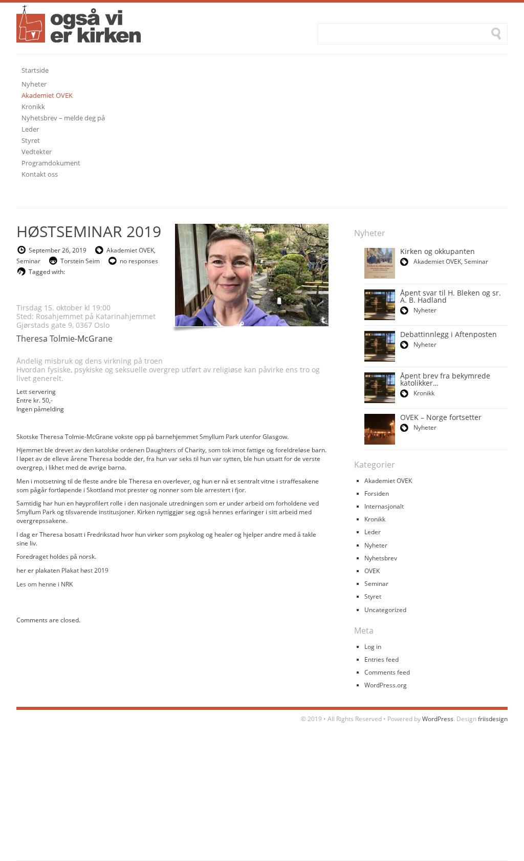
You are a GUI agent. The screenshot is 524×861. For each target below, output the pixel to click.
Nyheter (424, 310)
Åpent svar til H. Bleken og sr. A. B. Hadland (450, 296)
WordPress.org (385, 685)
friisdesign (493, 719)
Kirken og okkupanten (437, 251)
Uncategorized (385, 609)
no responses (139, 261)
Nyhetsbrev (380, 558)
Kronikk (423, 393)
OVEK (372, 570)
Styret (372, 596)
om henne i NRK (50, 584)
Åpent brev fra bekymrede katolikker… (445, 379)
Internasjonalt (384, 506)
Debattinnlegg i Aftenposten (448, 334)
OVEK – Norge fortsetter (441, 417)
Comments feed (387, 672)
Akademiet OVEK (130, 250)
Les (22, 584)
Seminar (28, 261)
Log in (372, 646)
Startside (35, 70)
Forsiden (376, 493)
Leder (372, 532)
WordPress (437, 719)
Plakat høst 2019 (84, 570)
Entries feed (381, 659)
